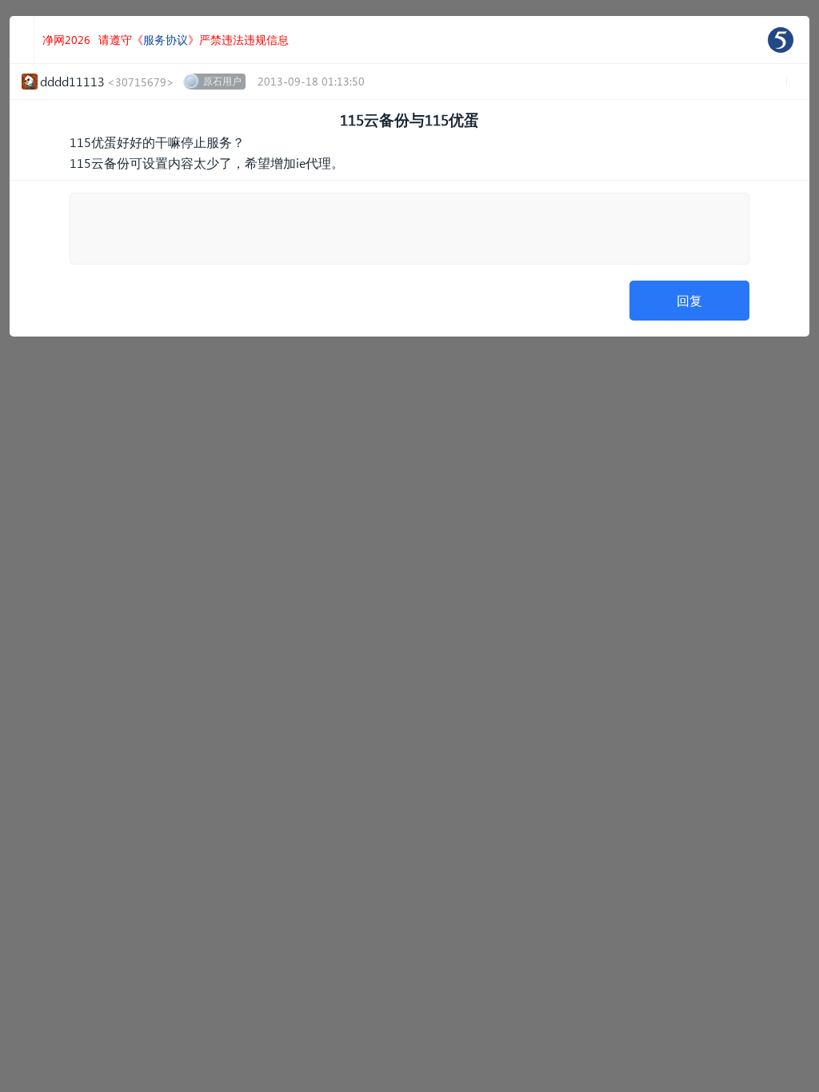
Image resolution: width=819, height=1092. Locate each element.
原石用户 (222, 81)
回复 (689, 300)
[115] (780, 40)
